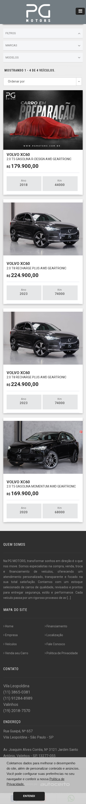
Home (9, 626)
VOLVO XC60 (39, 156)
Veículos (11, 644)
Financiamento (57, 626)
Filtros (11, 33)
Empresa (11, 635)
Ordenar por (16, 81)
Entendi (29, 796)
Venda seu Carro (16, 653)
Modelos (12, 57)
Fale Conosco (56, 644)
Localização (55, 635)
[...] (69, 598)
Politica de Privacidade (62, 653)
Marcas (11, 45)
